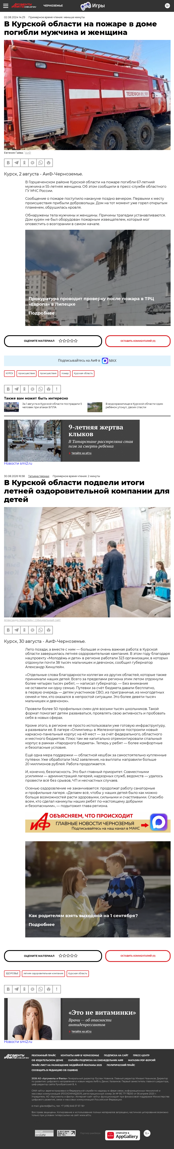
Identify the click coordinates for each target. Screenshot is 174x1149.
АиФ (28, 152)
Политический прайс (121, 1065)
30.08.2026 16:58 (14, 476)
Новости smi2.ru (18, 463)
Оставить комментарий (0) (138, 341)
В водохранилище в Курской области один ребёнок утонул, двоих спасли (134, 405)
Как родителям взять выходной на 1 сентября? (83, 915)
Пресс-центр (141, 1055)
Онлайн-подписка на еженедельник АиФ (95, 1060)
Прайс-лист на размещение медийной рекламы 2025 (67, 1065)
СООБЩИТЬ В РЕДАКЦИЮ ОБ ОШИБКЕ (55, 1070)
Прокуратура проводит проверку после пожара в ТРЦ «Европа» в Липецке (91, 301)
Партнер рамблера (90, 1133)
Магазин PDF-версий (141, 1060)
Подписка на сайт (116, 1055)
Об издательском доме (47, 1060)
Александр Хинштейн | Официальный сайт (32, 620)
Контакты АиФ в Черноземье (80, 1055)
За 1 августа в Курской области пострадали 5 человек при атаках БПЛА (52, 405)
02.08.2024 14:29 (14, 17)
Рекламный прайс (44, 1055)
